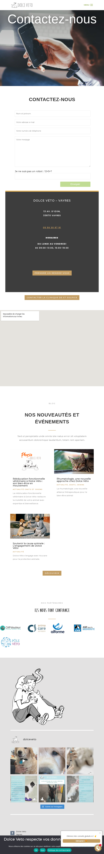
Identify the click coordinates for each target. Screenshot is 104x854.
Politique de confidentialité (59, 850)
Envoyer (75, 184)
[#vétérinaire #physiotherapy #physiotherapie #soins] (23, 789)
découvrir (52, 573)
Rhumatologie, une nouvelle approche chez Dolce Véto (74, 479)
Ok (36, 850)
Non (42, 850)
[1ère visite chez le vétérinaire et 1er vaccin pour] (23, 760)
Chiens (80, 485)
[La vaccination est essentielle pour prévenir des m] (80, 760)
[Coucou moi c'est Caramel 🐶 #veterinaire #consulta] (52, 760)
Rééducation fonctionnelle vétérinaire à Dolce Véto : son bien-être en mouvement (29, 482)
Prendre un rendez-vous (52, 273)
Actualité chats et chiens (27, 489)
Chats (72, 485)
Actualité (18, 552)
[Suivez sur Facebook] (12, 833)
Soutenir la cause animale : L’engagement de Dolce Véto (29, 545)
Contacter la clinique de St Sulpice (52, 297)
